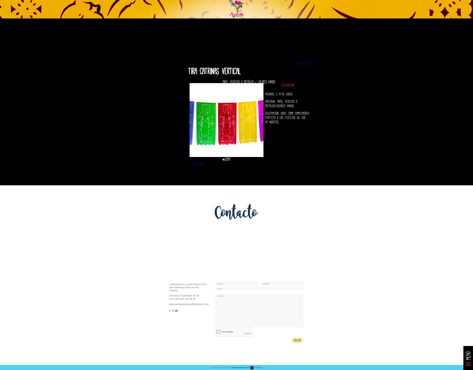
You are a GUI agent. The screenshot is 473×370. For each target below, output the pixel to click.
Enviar (297, 340)
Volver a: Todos (303, 63)
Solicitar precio (198, 164)
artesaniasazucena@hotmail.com (189, 304)
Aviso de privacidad (219, 367)
